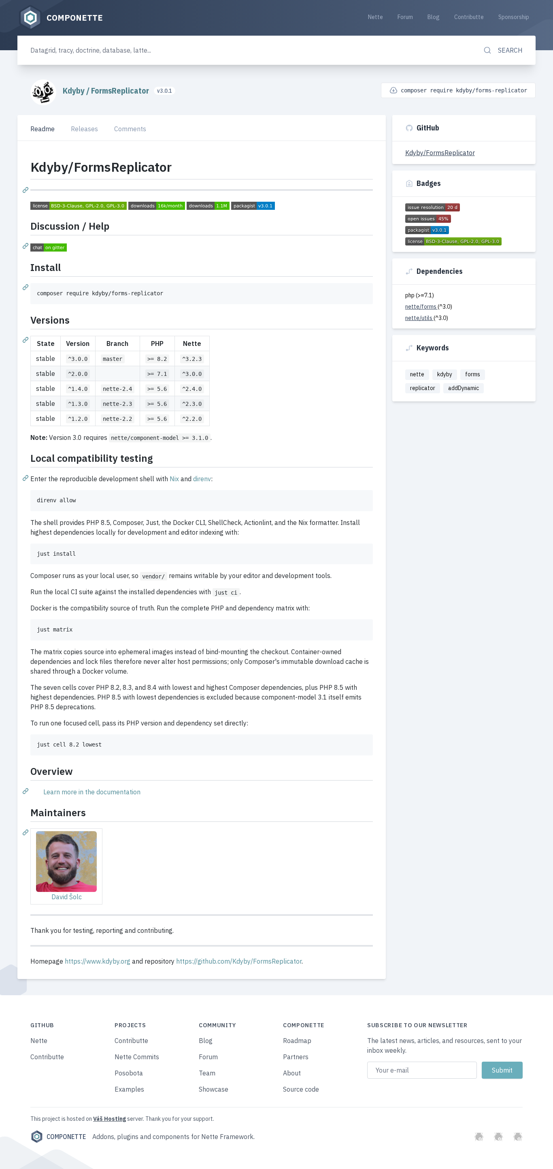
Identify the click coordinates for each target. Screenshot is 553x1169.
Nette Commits (137, 1057)
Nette (375, 17)
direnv (202, 479)
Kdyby (74, 90)
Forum (405, 17)
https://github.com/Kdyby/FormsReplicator (239, 961)
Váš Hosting (109, 1118)
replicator (422, 388)
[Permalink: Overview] (26, 790)
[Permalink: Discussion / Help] (26, 245)
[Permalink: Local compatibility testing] (26, 477)
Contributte (469, 17)
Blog (434, 17)
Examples (129, 1089)
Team (207, 1073)
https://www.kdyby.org (97, 961)
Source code (301, 1089)
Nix (174, 479)
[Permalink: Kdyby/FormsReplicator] (26, 189)
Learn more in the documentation (91, 792)
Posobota (129, 1073)
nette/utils (419, 318)
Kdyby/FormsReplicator (440, 153)
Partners (295, 1057)
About (292, 1073)
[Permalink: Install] (26, 286)
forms (472, 374)
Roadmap (297, 1041)
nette (417, 374)
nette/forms (421, 306)
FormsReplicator (121, 90)
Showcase (213, 1089)
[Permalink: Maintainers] (26, 832)
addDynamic (463, 388)
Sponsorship (513, 17)
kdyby (444, 374)
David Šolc (66, 897)
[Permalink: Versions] (26, 339)
